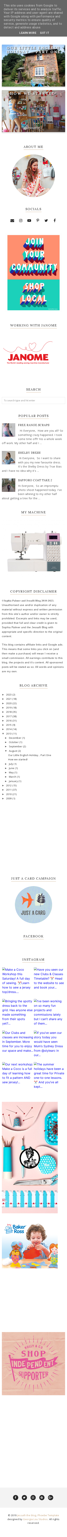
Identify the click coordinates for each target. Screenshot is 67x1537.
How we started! (33, 93)
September (16, 746)
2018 (9, 712)
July (11, 764)
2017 (9, 716)
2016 (9, 720)
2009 (9, 798)
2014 (9, 729)
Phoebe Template (48, 1515)
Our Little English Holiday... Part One (34, 50)
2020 (9, 703)
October (14, 742)
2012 (9, 785)
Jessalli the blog (26, 1515)
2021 (9, 698)
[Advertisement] (33, 1437)
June (12, 768)
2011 (9, 789)
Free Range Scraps (34, 425)
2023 (9, 694)
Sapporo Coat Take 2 (35, 480)
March (13, 776)
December (15, 738)
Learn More (27, 32)
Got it (44, 32)
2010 (9, 794)
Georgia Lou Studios (35, 1519)
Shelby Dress (29, 452)
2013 (9, 733)
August (13, 751)
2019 (9, 707)
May (11, 772)
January (13, 781)
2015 (9, 725)
